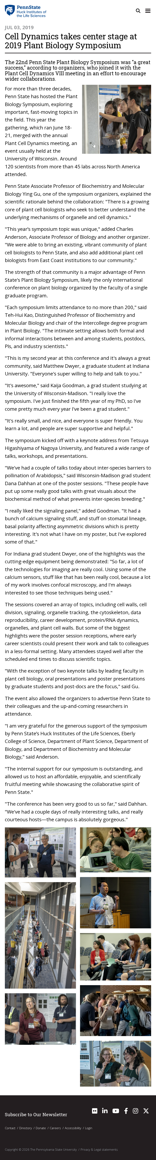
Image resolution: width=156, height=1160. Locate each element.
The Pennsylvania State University (53, 1149)
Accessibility (73, 1128)
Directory (25, 1128)
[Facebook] (126, 1112)
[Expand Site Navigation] (148, 10)
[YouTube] (115, 1112)
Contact (10, 1128)
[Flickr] (94, 1112)
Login (88, 1128)
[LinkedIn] (104, 1112)
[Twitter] (146, 1112)
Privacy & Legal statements (99, 1149)
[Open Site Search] (138, 10)
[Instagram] (135, 1112)
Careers (55, 1128)
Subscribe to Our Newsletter (36, 1114)
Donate (41, 1128)
